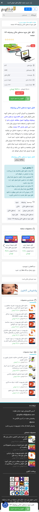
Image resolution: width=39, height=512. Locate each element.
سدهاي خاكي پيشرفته (27, 215)
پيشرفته (23, 202)
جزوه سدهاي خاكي (27, 206)
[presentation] (4, 245)
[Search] (4, 15)
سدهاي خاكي (11, 210)
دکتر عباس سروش (28, 210)
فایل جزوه (15, 215)
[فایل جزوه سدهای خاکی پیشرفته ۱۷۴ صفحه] (19, 53)
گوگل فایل (7, 75)
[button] (1, 3)
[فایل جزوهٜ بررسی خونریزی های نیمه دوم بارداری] (11, 239)
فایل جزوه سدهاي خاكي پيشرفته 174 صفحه (20, 219)
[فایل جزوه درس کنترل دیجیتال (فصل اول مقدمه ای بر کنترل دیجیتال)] (28, 239)
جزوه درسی (7, 80)
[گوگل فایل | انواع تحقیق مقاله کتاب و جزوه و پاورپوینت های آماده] (8, 9)
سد (19, 210)
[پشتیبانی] (19, 289)
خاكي (18, 206)
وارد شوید (18, 270)
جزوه (17, 202)
